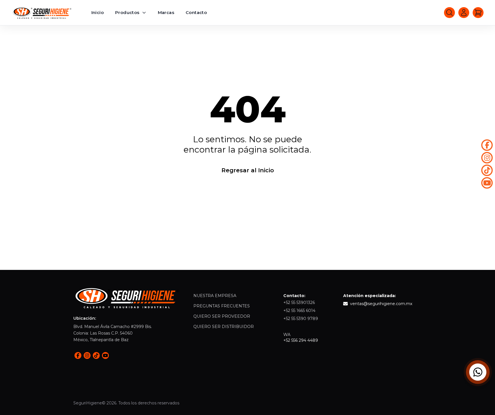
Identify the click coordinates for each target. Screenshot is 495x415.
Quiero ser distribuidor (223, 326)
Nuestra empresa (214, 295)
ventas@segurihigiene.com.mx (381, 303)
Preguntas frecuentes (221, 306)
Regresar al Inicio (247, 170)
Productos (127, 12)
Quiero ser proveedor (221, 316)
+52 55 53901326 (299, 302)
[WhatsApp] (477, 372)
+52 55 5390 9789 (300, 318)
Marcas (166, 12)
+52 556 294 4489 (300, 340)
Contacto (196, 12)
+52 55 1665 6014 (299, 310)
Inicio (97, 12)
